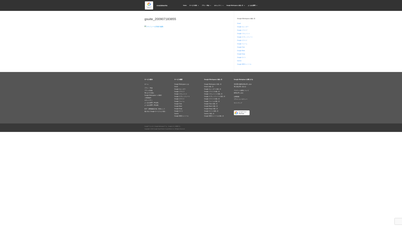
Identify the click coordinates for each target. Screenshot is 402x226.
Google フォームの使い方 (212, 101)
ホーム (146, 84)
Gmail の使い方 (209, 86)
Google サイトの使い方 (211, 111)
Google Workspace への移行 (153, 95)
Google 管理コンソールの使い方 (214, 116)
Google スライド (242, 40)
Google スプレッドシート (245, 37)
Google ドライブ (242, 30)
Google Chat (241, 47)
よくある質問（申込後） (151, 105)
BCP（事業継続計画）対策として (154, 109)
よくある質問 (251, 5)
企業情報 (236, 96)
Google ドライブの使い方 (212, 91)
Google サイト (241, 57)
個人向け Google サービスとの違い (155, 111)
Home (185, 5)
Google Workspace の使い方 (234, 5)
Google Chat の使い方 (211, 104)
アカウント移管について (241, 90)
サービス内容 (193, 5)
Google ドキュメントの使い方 (213, 94)
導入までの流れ (149, 93)
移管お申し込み (238, 93)
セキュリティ (218, 5)
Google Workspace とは (181, 84)
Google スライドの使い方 (212, 99)
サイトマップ (238, 103)
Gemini (239, 61)
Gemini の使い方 (209, 113)
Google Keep (241, 54)
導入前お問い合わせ (240, 86)
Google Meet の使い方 (211, 106)
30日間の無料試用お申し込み (243, 84)
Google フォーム (242, 44)
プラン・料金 (205, 5)
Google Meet (241, 50)
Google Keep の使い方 (211, 108)
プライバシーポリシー (240, 99)
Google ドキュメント (243, 33)
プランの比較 (148, 90)
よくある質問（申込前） (151, 102)
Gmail (239, 23)
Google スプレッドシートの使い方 (214, 96)
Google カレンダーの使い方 (212, 89)
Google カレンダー (243, 27)
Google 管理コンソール (244, 64)
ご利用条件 (147, 98)
